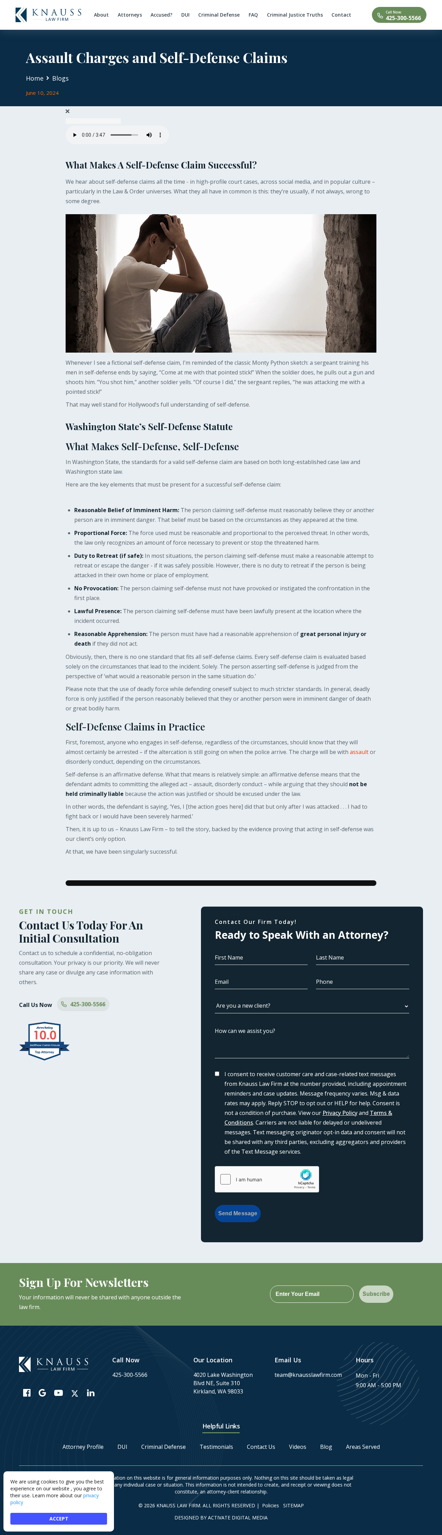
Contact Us (261, 1447)
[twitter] (75, 1393)
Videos (297, 1447)
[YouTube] (58, 1392)
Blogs (60, 78)
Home (35, 78)
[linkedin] (90, 1392)
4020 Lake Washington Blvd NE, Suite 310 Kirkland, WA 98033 (223, 1383)
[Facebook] (26, 1392)
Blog (326, 1447)
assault (359, 752)
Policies (270, 1505)
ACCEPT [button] (58, 1518)
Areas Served (363, 1447)
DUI (122, 1447)
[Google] (42, 1392)
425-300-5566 (403, 18)
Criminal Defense (163, 1447)
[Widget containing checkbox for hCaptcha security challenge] (267, 1179)
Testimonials (216, 1447)
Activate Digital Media (238, 1517)
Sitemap (293, 1505)
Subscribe (376, 1294)
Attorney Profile (83, 1447)
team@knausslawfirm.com (308, 1375)
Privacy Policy (340, 1113)
